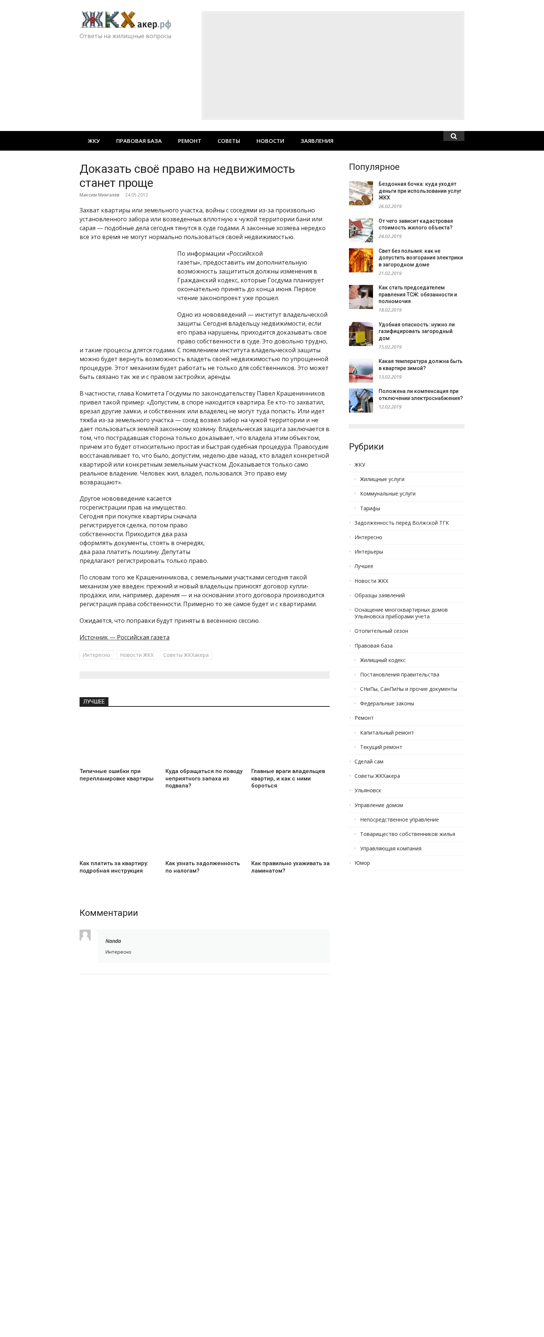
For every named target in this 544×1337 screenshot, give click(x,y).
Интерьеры (369, 551)
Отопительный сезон (381, 631)
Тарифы (370, 508)
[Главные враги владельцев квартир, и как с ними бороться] (290, 740)
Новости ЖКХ (137, 654)
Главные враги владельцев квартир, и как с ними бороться (288, 778)
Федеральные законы (387, 703)
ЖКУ (94, 140)
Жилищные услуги (382, 479)
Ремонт (189, 140)
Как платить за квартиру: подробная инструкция (114, 867)
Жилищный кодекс (383, 660)
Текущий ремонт (381, 747)
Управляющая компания (391, 848)
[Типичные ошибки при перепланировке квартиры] (119, 740)
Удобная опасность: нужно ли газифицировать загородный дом (417, 331)
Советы (229, 140)
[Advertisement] (333, 65)
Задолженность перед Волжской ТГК (402, 523)
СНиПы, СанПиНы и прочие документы (408, 689)
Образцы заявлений (380, 595)
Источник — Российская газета (124, 637)
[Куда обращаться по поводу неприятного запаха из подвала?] (204, 740)
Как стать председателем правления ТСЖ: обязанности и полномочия (418, 294)
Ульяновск (368, 790)
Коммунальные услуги (388, 493)
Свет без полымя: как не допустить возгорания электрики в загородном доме (421, 258)
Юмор (362, 863)
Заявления (316, 140)
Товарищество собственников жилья (407, 834)
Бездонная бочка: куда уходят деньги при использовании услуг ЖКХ (420, 191)
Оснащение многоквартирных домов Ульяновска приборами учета (401, 613)
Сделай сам (369, 761)
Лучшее (94, 701)
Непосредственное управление (399, 819)
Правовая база (139, 140)
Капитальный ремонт (387, 732)
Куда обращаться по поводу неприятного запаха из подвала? (203, 778)
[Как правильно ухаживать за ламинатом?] (290, 832)
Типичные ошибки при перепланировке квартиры (117, 775)
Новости (270, 140)
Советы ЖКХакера (186, 654)
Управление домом (379, 805)
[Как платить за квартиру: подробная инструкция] (119, 832)
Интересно (96, 654)
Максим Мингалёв (100, 195)
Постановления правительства (399, 674)
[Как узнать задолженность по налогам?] (204, 832)
